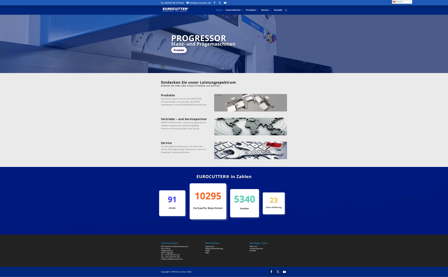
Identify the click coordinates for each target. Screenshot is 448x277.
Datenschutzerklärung (214, 248)
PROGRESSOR (198, 38)
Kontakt (253, 250)
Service (166, 143)
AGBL (207, 250)
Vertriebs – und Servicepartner (184, 119)
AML (207, 252)
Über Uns (253, 246)
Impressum (209, 246)
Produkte (168, 95)
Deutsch (399, 2)
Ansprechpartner (256, 248)
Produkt (179, 50)
